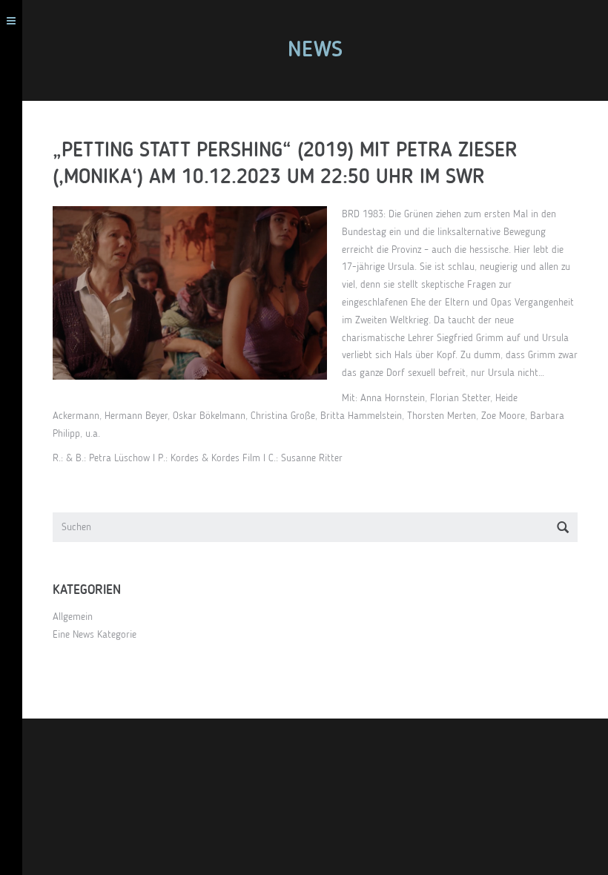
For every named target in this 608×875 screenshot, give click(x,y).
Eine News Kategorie (94, 635)
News (315, 50)
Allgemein (73, 617)
